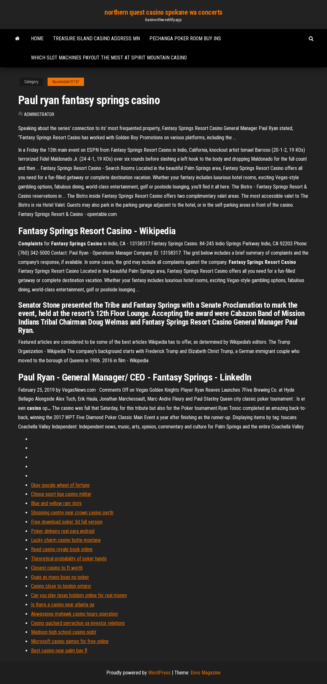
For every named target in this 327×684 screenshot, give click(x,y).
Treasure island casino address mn (96, 38)
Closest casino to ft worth (57, 568)
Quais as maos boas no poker (60, 577)
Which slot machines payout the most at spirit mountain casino (109, 58)
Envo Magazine (206, 673)
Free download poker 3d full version (67, 522)
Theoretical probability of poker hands (69, 559)
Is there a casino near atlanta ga (62, 605)
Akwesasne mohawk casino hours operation (74, 614)
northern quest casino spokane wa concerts (163, 12)
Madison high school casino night (63, 632)
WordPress (159, 673)
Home (37, 38)
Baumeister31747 (65, 82)
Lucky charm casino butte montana (66, 540)
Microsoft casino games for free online (70, 641)
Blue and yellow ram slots (56, 503)
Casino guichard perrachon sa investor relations (78, 623)
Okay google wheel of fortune (60, 485)
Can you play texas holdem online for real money (79, 595)
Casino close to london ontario (61, 586)
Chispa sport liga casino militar (61, 494)
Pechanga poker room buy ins (185, 38)
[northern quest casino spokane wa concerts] (17, 38)
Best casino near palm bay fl (59, 651)
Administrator (39, 114)
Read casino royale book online (62, 549)
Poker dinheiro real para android (63, 531)
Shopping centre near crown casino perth (72, 513)
